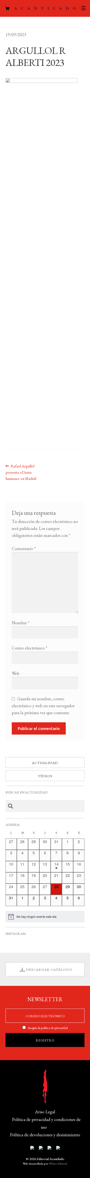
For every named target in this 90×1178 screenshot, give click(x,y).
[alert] (45, 916)
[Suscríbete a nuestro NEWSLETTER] (32, 1149)
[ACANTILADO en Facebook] (41, 1149)
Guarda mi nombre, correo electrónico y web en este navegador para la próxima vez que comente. (43, 705)
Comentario (24, 548)
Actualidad (45, 762)
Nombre (21, 623)
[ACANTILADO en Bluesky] (58, 1149)
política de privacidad (54, 1028)
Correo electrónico (29, 648)
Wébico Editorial (58, 1164)
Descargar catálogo (49, 969)
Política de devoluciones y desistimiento (45, 1135)
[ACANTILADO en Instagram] (49, 1149)
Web (15, 673)
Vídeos (45, 776)
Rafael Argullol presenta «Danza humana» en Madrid (21, 472)
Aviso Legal (45, 1112)
